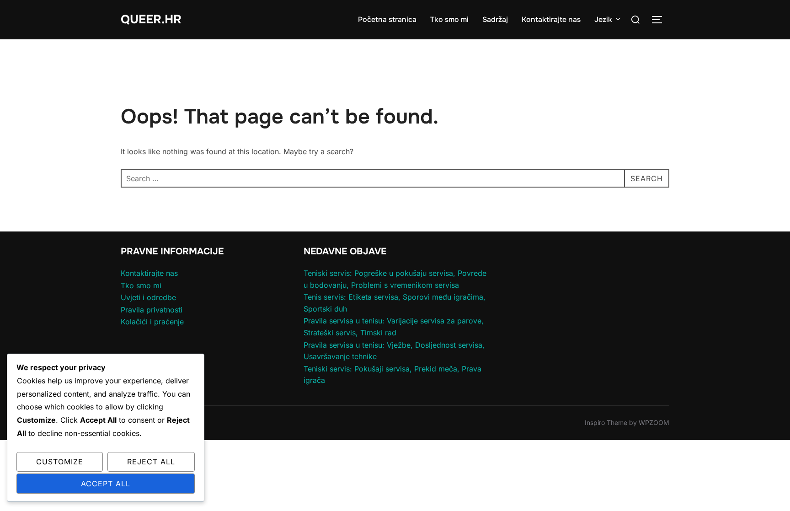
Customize (59, 461)
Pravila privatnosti (151, 309)
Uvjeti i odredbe (148, 297)
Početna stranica (387, 19)
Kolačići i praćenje (152, 321)
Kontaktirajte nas (551, 19)
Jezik (603, 19)
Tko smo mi (449, 19)
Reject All (151, 461)
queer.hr (151, 19)
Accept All (105, 483)
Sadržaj (495, 19)
